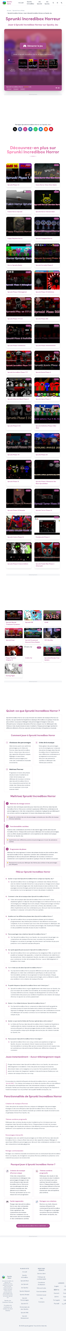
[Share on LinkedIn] (30, 129)
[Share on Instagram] (25, 129)
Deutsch (56, 1293)
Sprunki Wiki (24, 1312)
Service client (41, 1273)
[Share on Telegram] (41, 129)
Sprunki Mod (25, 1281)
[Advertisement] (33, 107)
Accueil (20, 3)
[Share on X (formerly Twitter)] (15, 129)
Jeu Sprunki (39, 3)
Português (56, 1300)
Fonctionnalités (41, 1291)
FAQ (41, 1298)
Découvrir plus (41, 1288)
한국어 (56, 1297)
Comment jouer (41, 1295)
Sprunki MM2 (10, 1083)
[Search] (53, 2)
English (56, 1286)
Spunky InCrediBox (30, 3)
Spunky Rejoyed (25, 1291)
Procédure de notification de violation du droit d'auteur (8, 1308)
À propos (41, 1302)
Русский (56, 1303)
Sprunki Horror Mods (18, 10)
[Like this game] (56, 88)
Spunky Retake (24, 1295)
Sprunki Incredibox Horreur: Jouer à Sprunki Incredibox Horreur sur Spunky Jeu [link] (30, 13)
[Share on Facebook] (20, 129)
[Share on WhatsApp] (36, 129)
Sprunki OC (24, 1303)
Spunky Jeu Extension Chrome (8, 1301)
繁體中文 (56, 1290)
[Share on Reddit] (46, 129)
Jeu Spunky (47, 3)
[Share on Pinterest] (51, 129)
